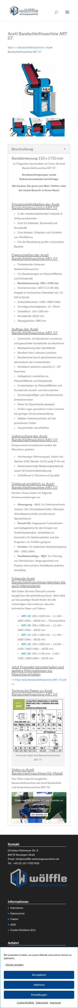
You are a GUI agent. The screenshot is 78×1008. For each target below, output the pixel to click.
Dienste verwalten (14, 965)
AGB (13, 924)
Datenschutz (42, 1003)
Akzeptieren (39, 974)
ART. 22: (26, 616)
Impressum (55, 1003)
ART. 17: (26, 634)
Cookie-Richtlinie (25, 1003)
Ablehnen (39, 984)
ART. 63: (26, 653)
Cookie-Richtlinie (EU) (23, 930)
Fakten (14, 919)
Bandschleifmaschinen (31, 47)
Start (10, 47)
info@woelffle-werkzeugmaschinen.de (37, 858)
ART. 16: (26, 644)
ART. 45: (26, 625)
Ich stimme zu (39, 814)
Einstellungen (39, 994)
